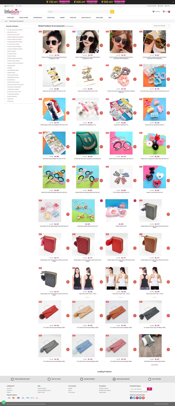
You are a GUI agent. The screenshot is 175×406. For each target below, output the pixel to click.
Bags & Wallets (86, 17)
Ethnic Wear (50, 17)
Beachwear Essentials (14, 34)
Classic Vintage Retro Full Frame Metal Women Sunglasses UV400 (54, 57)
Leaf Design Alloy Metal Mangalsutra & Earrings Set (87, 158)
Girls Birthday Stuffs (13, 70)
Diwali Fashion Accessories (15, 58)
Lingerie (62, 17)
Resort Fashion (12, 56)
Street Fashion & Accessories (15, 37)
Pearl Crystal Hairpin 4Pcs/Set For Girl (88, 91)
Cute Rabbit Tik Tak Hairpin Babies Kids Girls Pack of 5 (54, 226)
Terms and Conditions (39, 404)
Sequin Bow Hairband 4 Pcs (121, 125)
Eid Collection (11, 80)
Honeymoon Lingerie (13, 89)
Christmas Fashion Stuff (14, 87)
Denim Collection (12, 96)
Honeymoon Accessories (14, 91)
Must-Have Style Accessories (16, 84)
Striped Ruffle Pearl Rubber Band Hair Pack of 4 (121, 158)
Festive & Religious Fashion (15, 49)
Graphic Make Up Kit (121, 226)
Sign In (70, 390)
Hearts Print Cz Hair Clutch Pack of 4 (154, 125)
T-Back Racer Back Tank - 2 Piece (87, 294)
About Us (9, 388)
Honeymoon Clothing (13, 94)
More (109, 17)
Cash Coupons (105, 390)
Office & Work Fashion (13, 82)
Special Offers (23, 17)
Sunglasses (99, 17)
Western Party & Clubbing (14, 46)
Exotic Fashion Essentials (15, 39)
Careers (9, 392)
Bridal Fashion (11, 72)
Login (168, 5)
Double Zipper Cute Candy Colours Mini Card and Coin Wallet (154, 226)
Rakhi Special (11, 65)
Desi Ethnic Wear (12, 32)
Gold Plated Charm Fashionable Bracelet (154, 361)
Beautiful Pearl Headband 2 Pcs (87, 125)
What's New (10, 17)
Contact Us (9, 390)
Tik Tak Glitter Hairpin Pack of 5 (121, 192)
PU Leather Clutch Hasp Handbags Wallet (54, 327)
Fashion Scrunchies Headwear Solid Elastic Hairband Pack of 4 (121, 91)
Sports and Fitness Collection (15, 63)
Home (6, 21)
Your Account (71, 392)
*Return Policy (41, 392)
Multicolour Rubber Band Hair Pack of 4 (87, 226)
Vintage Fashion (12, 53)
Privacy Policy (30, 404)
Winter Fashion (12, 51)
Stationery (10, 101)
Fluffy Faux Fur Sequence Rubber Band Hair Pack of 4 (155, 158)
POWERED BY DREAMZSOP (161, 404)
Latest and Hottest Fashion (15, 30)
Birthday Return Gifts (13, 77)
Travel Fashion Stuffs (13, 44)
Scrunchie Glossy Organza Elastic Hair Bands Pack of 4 (154, 91)
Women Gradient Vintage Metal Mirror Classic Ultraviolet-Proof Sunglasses (121, 57)
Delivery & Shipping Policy (44, 390)
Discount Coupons (103, 388)
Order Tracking (152, 5)
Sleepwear (10, 99)
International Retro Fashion (15, 42)
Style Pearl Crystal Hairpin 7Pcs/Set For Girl (54, 91)
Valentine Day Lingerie (14, 61)
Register (161, 5)
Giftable (10, 68)
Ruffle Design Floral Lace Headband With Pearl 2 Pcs (54, 125)
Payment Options (42, 388)
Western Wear (37, 17)
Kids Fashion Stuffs (13, 75)
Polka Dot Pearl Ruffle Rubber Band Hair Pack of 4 (54, 192)
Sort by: (159, 26)
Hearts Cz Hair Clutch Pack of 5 (154, 192)
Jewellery (73, 17)
